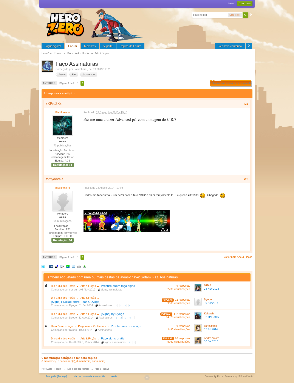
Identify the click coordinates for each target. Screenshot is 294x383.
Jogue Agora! (53, 46)
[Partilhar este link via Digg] (51, 266)
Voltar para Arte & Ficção (238, 257)
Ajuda (114, 376)
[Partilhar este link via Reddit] (62, 266)
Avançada (250, 14)
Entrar (231, 3)
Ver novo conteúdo (230, 46)
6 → (132, 318)
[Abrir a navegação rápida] (249, 46)
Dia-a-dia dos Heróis (63, 285)
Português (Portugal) (56, 376)
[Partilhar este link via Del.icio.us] (56, 266)
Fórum (72, 46)
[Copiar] (79, 266)
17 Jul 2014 (211, 329)
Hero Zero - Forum (51, 368)
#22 (246, 179)
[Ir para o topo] (147, 377)
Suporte (108, 46)
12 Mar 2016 (211, 317)
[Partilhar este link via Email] (73, 266)
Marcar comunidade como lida (89, 376)
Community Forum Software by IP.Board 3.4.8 (228, 376)
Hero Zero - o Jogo (62, 326)
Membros (90, 46)
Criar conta (245, 3)
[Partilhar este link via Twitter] (43, 266)
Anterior (49, 83)
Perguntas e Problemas (92, 326)
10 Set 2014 (211, 303)
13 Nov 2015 (211, 288)
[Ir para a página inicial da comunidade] (95, 24)
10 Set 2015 (211, 341)
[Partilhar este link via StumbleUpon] (68, 266)
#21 (246, 103)
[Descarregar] (84, 266)
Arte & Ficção (88, 285)
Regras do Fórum (130, 46)
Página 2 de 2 (66, 83)
